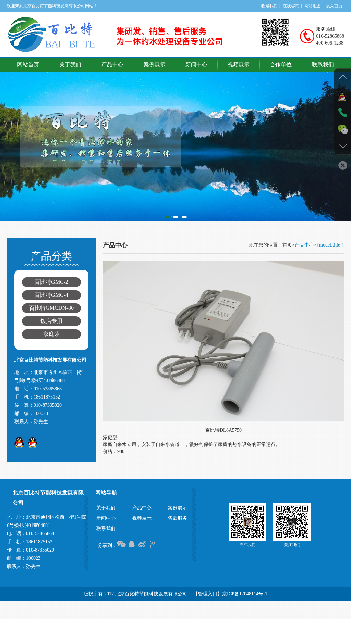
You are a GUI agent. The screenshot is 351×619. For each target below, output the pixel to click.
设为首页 (334, 5)
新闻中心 (196, 64)
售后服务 (177, 518)
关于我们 (70, 64)
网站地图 (312, 5)
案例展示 (155, 64)
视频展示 (239, 64)
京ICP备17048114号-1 (244, 593)
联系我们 (323, 64)
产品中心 (112, 64)
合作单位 (281, 64)
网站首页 (28, 64)
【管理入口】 (207, 593)
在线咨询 (291, 5)
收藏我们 (269, 5)
